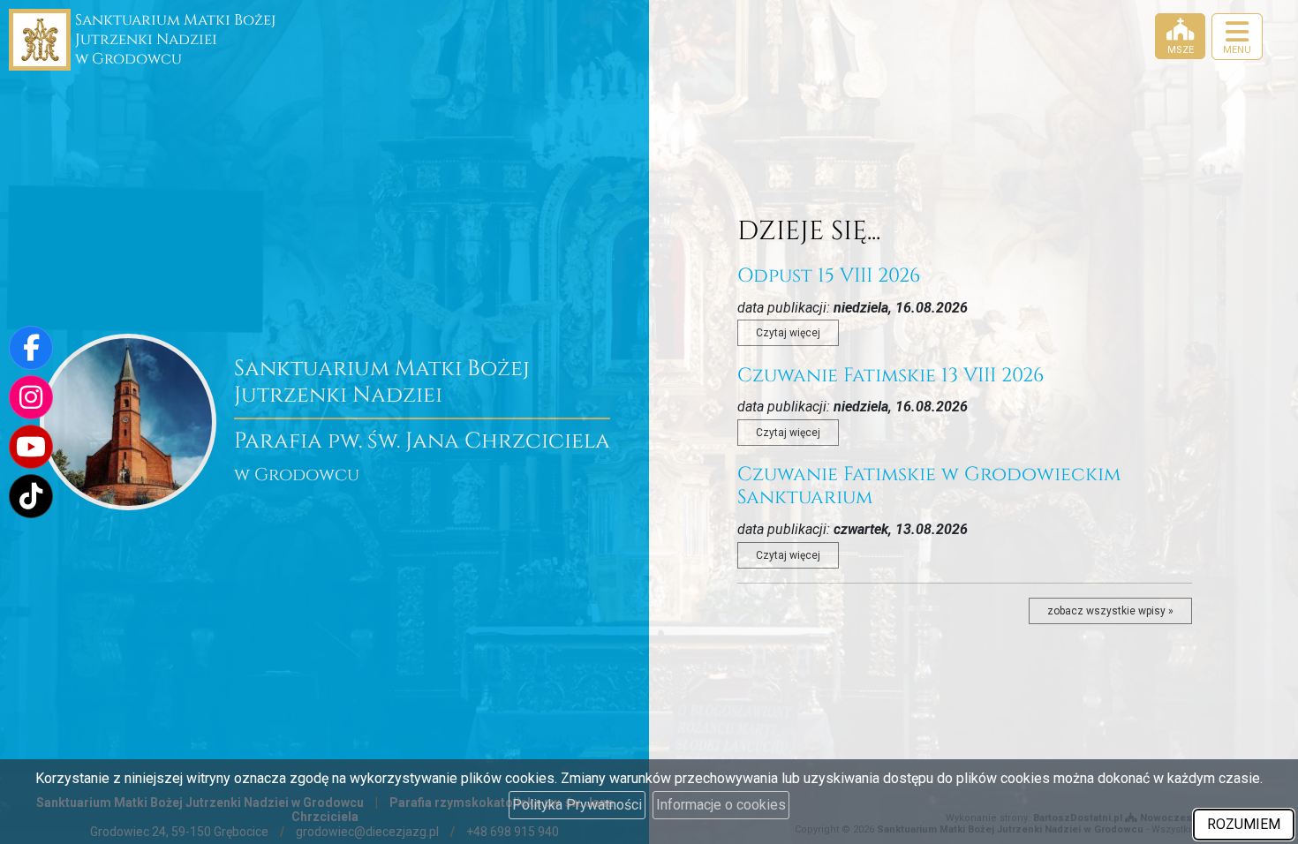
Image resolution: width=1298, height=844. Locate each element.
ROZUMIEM (1243, 824)
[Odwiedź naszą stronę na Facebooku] (31, 348)
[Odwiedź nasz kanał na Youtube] (31, 447)
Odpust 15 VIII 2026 (828, 276)
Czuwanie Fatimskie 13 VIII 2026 (890, 375)
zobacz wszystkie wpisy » (1110, 611)
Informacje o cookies (721, 804)
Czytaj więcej (788, 333)
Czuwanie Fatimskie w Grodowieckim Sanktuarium (929, 486)
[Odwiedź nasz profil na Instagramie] (31, 397)
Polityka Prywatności (577, 804)
